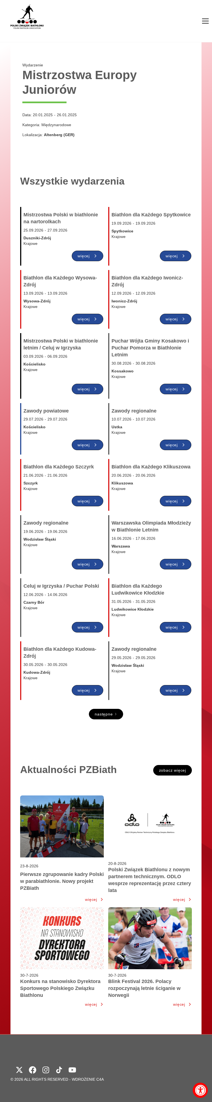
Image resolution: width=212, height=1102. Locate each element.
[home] (27, 21)
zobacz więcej (172, 770)
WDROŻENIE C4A (88, 1079)
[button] (205, 21)
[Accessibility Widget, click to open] (200, 1090)
